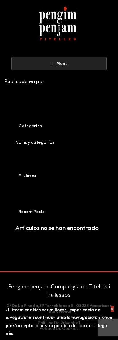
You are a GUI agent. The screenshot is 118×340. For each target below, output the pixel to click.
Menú (62, 63)
